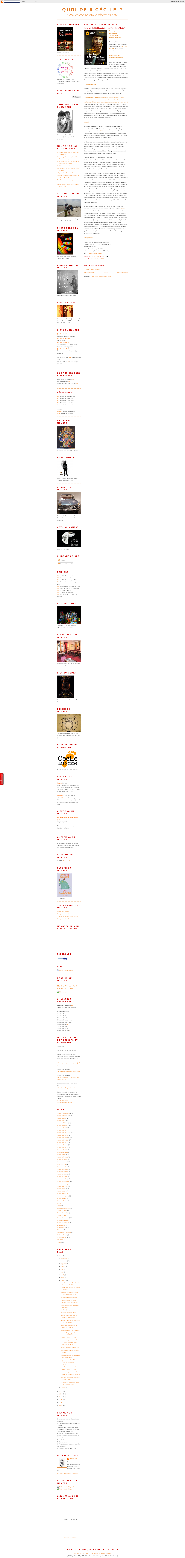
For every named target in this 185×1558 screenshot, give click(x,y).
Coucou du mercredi (63, 1218)
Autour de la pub (62, 1142)
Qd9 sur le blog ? (62, 1237)
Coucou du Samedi (62, 1220)
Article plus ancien (122, 272)
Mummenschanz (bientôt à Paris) (70, 1330)
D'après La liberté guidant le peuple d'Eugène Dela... (69, 1316)
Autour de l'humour (62, 1125)
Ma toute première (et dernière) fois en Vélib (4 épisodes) (68, 176)
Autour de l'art (61, 1120)
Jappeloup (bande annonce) (69, 1297)
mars (62, 1277)
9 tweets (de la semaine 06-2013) (70, 1374)
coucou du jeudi (62, 1210)
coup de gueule (61, 1227)
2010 (61, 1397)
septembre (64, 1264)
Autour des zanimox (63, 1181)
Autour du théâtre (98, 258)
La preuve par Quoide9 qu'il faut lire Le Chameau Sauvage (68, 158)
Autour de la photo (62, 1137)
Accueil (106, 272)
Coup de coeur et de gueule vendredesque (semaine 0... (69, 1301)
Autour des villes (62, 1179)
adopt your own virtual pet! (70, 1537)
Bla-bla (59, 1203)
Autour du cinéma (62, 1186)
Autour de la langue (63, 1130)
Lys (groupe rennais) (63, 914)
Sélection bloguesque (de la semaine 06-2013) (69, 1334)
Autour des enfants (62, 1167)
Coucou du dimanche (63, 1208)
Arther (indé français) (63, 911)
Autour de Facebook (63, 1116)
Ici (58, 576)
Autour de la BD (62, 1128)
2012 (61, 1391)
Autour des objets (62, 1176)
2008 (61, 1402)
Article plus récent (89, 272)
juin (62, 1269)
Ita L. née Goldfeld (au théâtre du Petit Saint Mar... (70, 1356)
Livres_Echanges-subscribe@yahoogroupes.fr (65, 1101)
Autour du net (61, 1191)
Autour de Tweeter (62, 1157)
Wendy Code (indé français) (65, 919)
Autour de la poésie (62, 1140)
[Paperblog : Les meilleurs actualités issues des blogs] (62, 960)
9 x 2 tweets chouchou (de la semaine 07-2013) (69, 1344)
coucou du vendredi (63, 1223)
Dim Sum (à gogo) (66, 1310)
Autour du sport (61, 1198)
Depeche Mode (67, 861)
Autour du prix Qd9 (63, 1193)
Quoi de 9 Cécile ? (92, 9)
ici (67, 334)
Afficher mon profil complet (67, 1473)
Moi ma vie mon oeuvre (64, 1232)
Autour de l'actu (61, 1118)
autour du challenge (63, 1184)
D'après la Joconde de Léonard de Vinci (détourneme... (70, 1361)
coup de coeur (61, 1225)
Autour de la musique (63, 1133)
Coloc (59, 1206)
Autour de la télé (62, 1150)
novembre (64, 1261)
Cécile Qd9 (73, 1458)
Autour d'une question (63, 1113)
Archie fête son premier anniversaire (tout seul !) (68, 1366)
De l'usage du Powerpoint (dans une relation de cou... (70, 1383)
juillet (63, 1266)
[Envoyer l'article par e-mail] (107, 256)
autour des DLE (61, 1164)
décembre (64, 1258)
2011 (61, 1394)
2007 (61, 1405)
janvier (63, 1388)
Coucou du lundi (62, 1213)
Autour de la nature (62, 1135)
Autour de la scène (62, 1145)
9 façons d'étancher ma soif (65, 173)
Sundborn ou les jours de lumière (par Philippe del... (70, 1321)
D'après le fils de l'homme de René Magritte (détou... (70, 1378)
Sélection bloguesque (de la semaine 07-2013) (69, 1326)
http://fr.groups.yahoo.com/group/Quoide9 (92, 1553)
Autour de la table (62, 1147)
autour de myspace (62, 1152)
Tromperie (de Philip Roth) (68, 1313)
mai (62, 1272)
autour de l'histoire (62, 1123)
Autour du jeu (61, 1189)
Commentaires (64, 564)
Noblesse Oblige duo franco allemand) (68, 916)
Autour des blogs (62, 1162)
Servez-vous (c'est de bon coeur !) (70, 1347)
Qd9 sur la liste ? (62, 1235)
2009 (61, 1399)
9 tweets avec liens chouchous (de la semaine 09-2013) (70, 1284)
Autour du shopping (63, 1196)
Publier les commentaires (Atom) (101, 276)
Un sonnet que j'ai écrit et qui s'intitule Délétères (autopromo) (68, 162)
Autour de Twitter (62, 1159)
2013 (61, 1256)
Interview (60, 1230)
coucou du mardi (62, 1215)
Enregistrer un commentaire (92, 269)
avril (62, 1275)
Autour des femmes (62, 1169)
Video (59, 1242)
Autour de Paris (61, 1154)
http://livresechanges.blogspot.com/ (67, 1088)
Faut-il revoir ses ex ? (63, 166)
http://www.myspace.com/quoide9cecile (68, 1071)
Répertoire (60, 1240)
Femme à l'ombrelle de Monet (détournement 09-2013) (69, 1294)
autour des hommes (62, 1171)
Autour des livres (62, 1174)
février (63, 1280)
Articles (62, 560)
